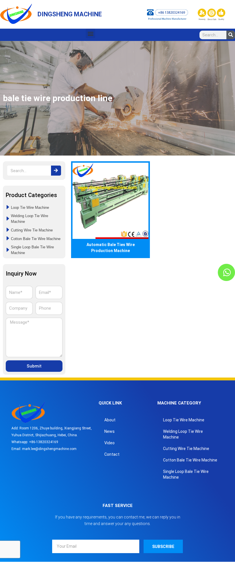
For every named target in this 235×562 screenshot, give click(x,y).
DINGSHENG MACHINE (70, 14)
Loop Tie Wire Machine (183, 420)
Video (109, 443)
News (109, 431)
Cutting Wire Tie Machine (186, 448)
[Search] (230, 35)
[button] (90, 33)
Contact (112, 454)
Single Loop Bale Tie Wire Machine (186, 474)
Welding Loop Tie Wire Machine (183, 434)
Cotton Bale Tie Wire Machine (190, 460)
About (109, 420)
